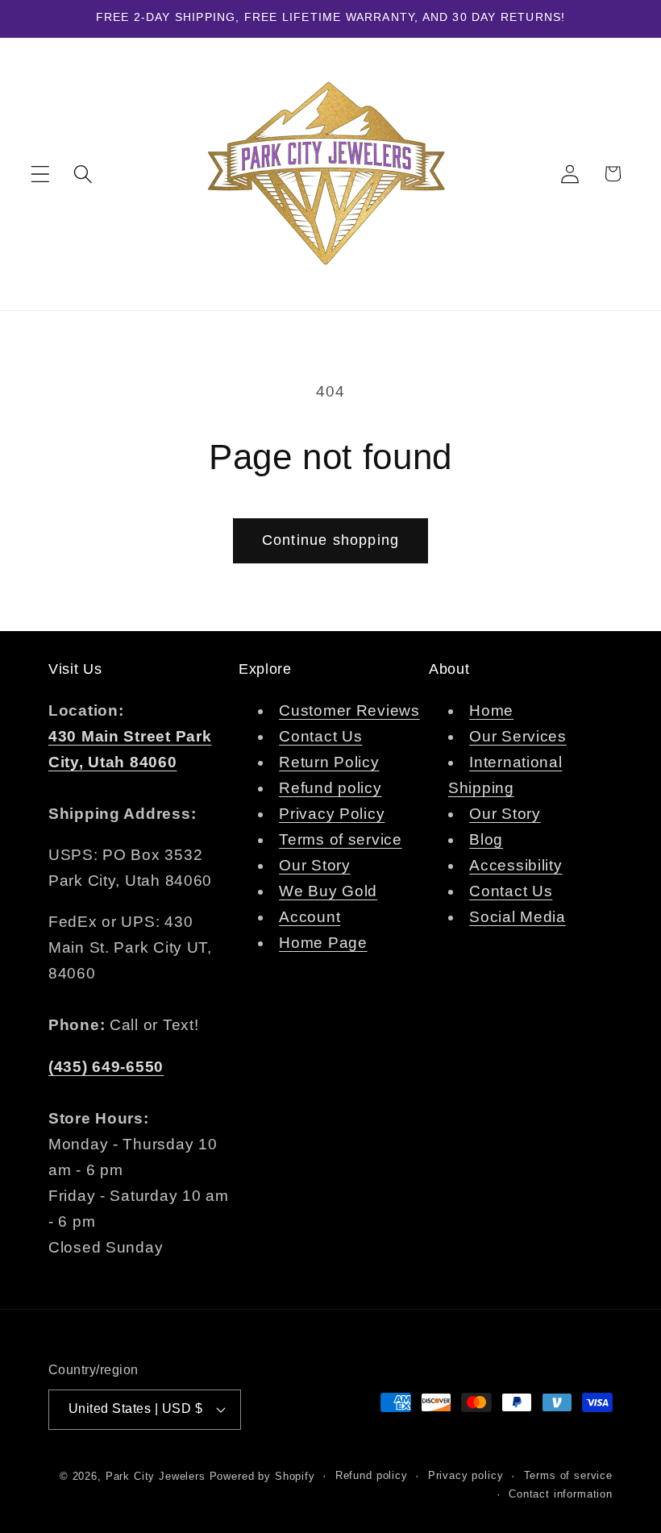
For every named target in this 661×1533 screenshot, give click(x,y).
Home (491, 710)
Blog (486, 839)
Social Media (517, 916)
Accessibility (515, 865)
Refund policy (330, 787)
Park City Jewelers (156, 1476)
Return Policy (329, 762)
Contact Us (320, 736)
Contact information (561, 1494)
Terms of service (340, 839)
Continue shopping (330, 540)
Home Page (323, 942)
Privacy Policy (332, 813)
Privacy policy (466, 1475)
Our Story (314, 865)
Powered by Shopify (262, 1476)
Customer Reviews (349, 710)
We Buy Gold (328, 891)
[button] (40, 173)
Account (309, 916)
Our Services (518, 736)
